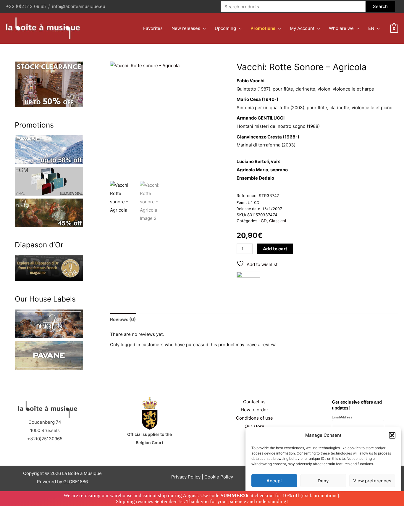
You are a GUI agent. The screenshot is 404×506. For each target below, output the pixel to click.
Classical (277, 220)
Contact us (254, 402)
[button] (392, 435)
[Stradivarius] (248, 283)
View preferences (372, 481)
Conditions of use (254, 418)
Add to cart (275, 249)
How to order (254, 409)
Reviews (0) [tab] (123, 319)
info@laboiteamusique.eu (78, 6)
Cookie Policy (218, 477)
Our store (254, 426)
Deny (323, 481)
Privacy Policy (186, 477)
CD (264, 220)
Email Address (342, 417)
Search (380, 6)
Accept (274, 481)
